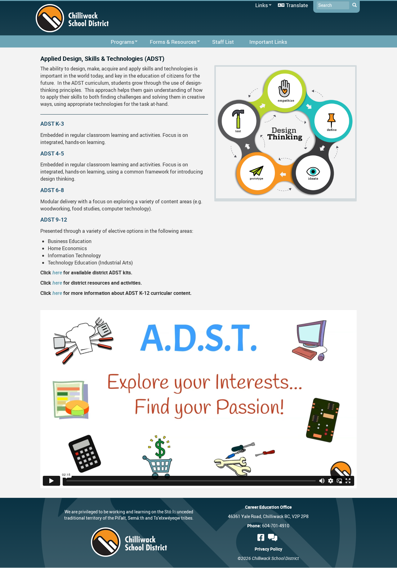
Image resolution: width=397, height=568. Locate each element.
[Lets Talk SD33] (273, 537)
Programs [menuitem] (118, 42)
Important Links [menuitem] (268, 41)
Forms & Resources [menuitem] (169, 42)
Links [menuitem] (260, 5)
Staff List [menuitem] (223, 41)
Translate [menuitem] (297, 5)
